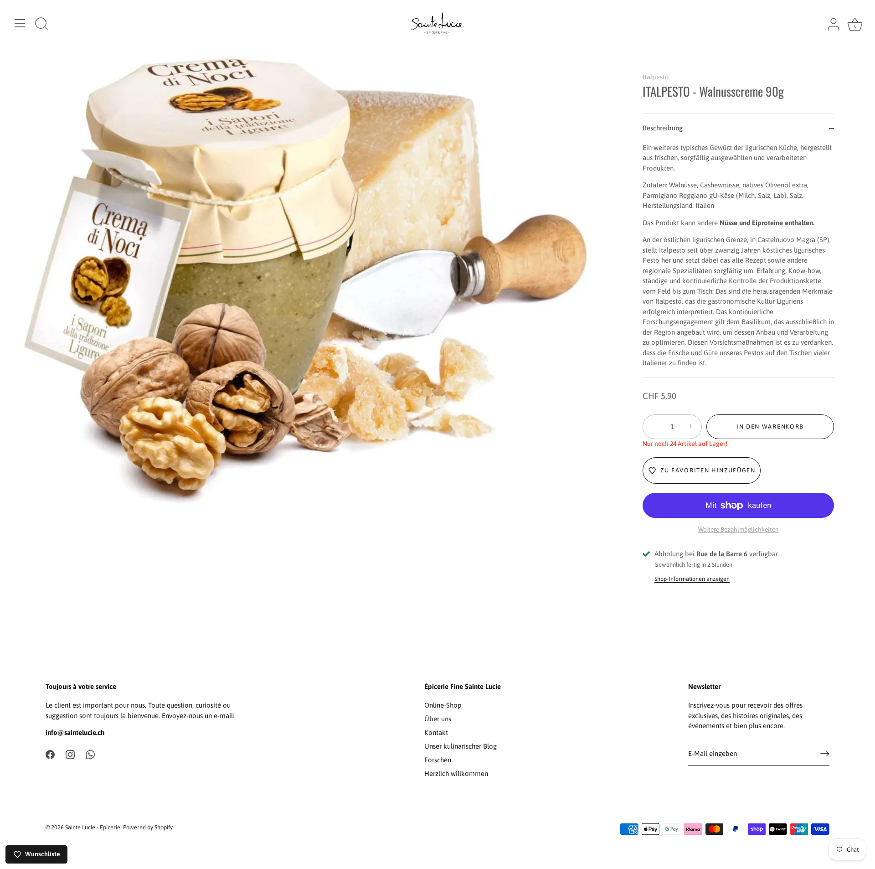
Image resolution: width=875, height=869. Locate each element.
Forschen (437, 760)
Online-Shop (443, 705)
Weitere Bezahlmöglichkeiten (738, 529)
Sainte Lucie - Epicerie (92, 827)
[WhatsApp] (90, 754)
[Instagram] (70, 754)
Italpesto (656, 77)
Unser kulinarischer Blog (460, 746)
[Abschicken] (824, 753)
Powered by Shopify (148, 827)
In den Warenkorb (770, 426)
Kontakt (436, 732)
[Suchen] (41, 25)
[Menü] (20, 23)
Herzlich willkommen (456, 773)
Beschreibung (663, 128)
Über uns (437, 719)
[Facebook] (50, 754)
